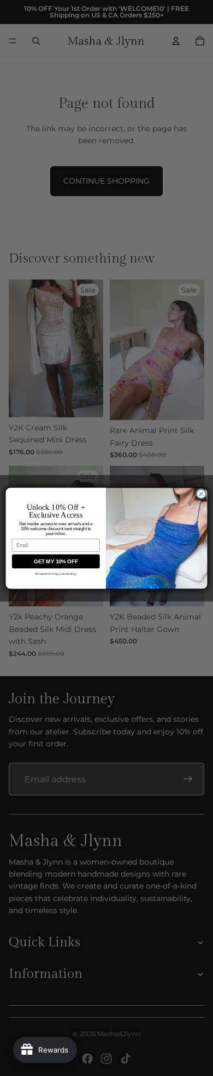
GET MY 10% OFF (56, 561)
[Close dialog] (201, 494)
